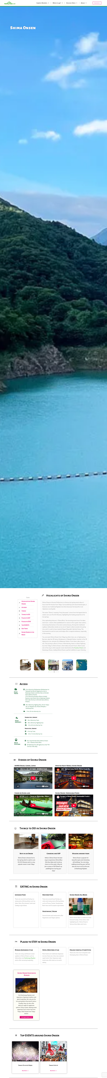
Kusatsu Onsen (78, 648)
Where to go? (57, 3)
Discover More (70, 3)
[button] (20, 665)
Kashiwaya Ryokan (29, 958)
